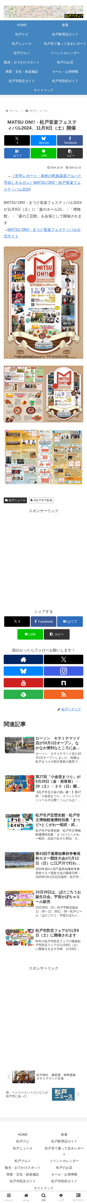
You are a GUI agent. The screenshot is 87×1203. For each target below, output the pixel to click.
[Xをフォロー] (63, 659)
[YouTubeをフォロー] (23, 682)
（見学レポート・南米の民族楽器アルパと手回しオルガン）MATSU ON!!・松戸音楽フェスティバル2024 (43, 182)
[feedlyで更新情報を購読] (23, 694)
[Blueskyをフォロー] (23, 671)
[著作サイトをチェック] (23, 659)
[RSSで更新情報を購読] (63, 694)
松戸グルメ (23, 1161)
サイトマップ (43, 1188)
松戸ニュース (17, 500)
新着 (64, 1134)
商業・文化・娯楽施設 (22, 1174)
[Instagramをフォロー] (63, 671)
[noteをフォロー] (63, 682)
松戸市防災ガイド (23, 1181)
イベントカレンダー (64, 1161)
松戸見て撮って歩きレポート (64, 1151)
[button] (70, 153)
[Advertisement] (43, 558)
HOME (23, 1134)
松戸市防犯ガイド (64, 1181)
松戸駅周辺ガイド (64, 1141)
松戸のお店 (64, 1167)
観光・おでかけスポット (23, 1167)
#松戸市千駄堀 (43, 500)
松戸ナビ (22, 1141)
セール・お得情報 (64, 1174)
